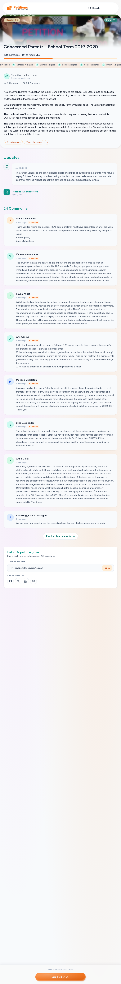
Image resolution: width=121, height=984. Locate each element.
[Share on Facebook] (10, 581)
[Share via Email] (33, 581)
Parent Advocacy (34, 142)
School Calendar (13, 142)
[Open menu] (110, 8)
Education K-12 (11, 20)
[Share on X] (18, 581)
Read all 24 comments (60, 536)
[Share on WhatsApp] (26, 581)
